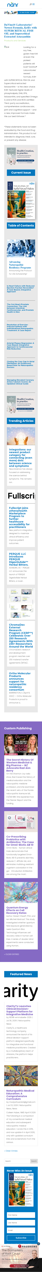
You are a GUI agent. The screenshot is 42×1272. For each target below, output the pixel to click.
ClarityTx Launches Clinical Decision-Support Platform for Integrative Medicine (19, 1010)
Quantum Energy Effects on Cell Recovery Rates (17, 910)
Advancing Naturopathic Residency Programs (20, 264)
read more (16, 295)
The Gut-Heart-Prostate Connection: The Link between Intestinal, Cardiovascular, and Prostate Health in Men (20, 308)
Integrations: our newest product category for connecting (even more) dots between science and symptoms (20, 457)
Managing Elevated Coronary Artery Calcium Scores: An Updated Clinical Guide (20, 382)
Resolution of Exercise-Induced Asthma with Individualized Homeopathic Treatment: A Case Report (20, 327)
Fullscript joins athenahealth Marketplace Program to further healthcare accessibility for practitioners (19, 517)
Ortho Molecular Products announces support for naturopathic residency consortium (20, 681)
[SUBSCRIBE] (21, 13)
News (14, 1108)
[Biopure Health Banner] (21, 164)
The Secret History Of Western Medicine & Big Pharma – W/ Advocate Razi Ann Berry (19, 765)
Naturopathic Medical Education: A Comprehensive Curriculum (20, 1095)
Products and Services (15, 40)
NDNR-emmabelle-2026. (20, 1017)
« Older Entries (11, 954)
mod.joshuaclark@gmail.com (22, 1102)
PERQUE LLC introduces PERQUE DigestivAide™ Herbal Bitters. (18, 559)
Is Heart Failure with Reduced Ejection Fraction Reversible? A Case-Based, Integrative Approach (20, 289)
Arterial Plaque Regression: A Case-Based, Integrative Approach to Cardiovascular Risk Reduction (20, 346)
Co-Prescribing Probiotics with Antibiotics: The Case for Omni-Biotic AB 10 (20, 841)
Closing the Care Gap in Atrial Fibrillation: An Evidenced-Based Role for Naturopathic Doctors (20, 364)
